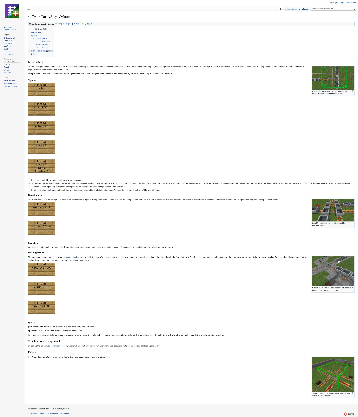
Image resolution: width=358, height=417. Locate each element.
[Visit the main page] (12, 11)
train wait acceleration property (54, 346)
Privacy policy (32, 413)
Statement (46, 190)
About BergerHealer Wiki (49, 413)
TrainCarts (40, 16)
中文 (60, 24)
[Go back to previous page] (29, 17)
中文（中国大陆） (73, 24)
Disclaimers (64, 413)
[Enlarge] (353, 91)
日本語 (88, 24)
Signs (54, 16)
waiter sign (71, 257)
